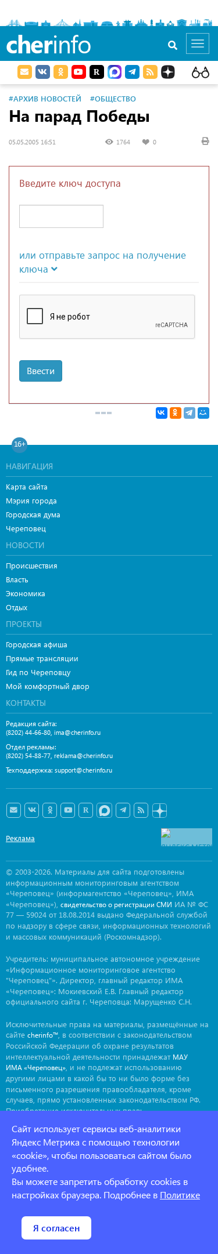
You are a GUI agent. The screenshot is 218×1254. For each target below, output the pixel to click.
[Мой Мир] (203, 413)
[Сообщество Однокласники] (60, 72)
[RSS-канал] (141, 810)
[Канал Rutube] (97, 72)
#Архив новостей (45, 98)
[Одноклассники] (175, 413)
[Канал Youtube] (79, 72)
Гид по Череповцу (38, 672)
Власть (17, 579)
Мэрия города (31, 500)
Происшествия (32, 565)
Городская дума (33, 514)
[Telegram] (189, 413)
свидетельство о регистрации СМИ (116, 904)
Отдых (16, 607)
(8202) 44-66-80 (28, 732)
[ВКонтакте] (161, 413)
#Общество (113, 98)
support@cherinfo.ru (83, 770)
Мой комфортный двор (48, 686)
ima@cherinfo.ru (77, 732)
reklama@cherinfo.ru (83, 755)
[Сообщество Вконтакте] (31, 810)
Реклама (20, 838)
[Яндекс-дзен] (159, 811)
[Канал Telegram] (123, 810)
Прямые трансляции (42, 658)
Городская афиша (36, 644)
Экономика (25, 593)
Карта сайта (27, 486)
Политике (180, 1194)
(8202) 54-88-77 (28, 755)
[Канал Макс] (114, 73)
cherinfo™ (42, 1035)
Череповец (26, 528)
